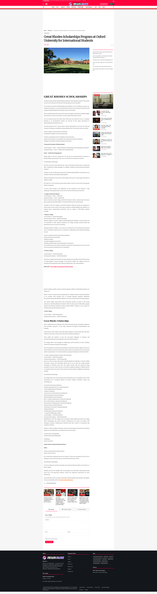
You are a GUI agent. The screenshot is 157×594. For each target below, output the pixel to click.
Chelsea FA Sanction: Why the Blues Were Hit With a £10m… (106, 133)
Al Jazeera (100, 572)
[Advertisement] (78, 19)
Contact (69, 559)
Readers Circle (70, 566)
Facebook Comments (67, 509)
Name (46, 531)
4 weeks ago (104, 115)
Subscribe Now (104, 4)
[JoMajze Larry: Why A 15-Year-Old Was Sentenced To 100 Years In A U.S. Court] (96, 141)
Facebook (44, 578)
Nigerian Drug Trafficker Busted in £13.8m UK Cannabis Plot (103, 69)
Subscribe (69, 569)
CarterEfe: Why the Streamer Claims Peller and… (106, 112)
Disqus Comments (82, 509)
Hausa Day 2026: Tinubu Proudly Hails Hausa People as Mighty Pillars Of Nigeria (102, 53)
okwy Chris (46, 44)
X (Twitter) (49, 578)
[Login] (113, 1)
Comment (47, 519)
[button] (43, 4)
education (111, 556)
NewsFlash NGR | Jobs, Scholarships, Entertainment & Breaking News (58, 587)
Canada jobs (106, 556)
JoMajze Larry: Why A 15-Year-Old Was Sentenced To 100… (106, 140)
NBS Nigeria (105, 572)
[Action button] (43, 7)
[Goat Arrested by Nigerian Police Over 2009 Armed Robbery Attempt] (103, 101)
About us (69, 556)
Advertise (69, 561)
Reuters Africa (95, 572)
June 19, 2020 (46, 45)
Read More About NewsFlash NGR (54, 568)
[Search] (113, 7)
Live (112, 4)
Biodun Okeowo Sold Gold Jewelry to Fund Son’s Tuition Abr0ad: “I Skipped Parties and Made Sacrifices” (84, 500)
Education (46, 33)
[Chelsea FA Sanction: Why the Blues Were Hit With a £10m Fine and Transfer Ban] (96, 134)
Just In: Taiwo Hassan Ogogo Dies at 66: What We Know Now (103, 63)
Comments (52, 509)
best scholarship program (51, 483)
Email (69, 531)
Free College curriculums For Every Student (61, 266)
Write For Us (70, 564)
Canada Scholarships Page (66, 480)
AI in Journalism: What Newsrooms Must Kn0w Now (102, 66)
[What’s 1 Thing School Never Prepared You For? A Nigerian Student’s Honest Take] (73, 492)
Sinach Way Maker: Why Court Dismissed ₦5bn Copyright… (106, 126)
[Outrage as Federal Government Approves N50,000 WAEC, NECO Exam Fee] (49, 492)
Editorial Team (70, 571)
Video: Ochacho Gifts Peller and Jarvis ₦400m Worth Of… (106, 119)
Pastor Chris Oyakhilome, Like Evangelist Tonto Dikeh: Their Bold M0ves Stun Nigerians (102, 56)
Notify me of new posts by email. (51, 538)
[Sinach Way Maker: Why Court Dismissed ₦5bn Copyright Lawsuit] (96, 127)
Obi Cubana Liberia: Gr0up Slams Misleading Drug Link (60, 0)
